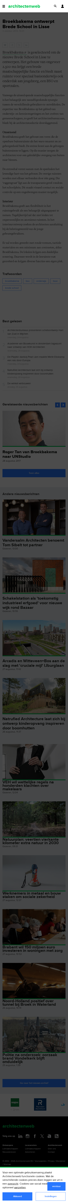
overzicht (13, 1183)
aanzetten (20, 1187)
